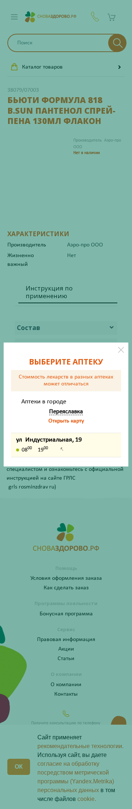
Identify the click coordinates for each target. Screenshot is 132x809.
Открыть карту (66, 421)
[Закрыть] (121, 350)
